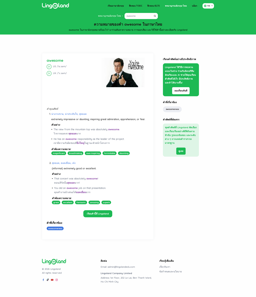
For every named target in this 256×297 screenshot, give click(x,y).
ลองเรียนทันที (180, 90)
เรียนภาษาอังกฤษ (116, 5)
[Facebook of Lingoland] (43, 280)
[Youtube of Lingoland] (52, 280)
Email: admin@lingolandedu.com (118, 266)
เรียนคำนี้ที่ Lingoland (98, 213)
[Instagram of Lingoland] (56, 280)
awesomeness (172, 109)
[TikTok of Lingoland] (48, 280)
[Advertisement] (128, 44)
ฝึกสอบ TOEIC (135, 5)
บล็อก (194, 5)
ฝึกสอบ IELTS (153, 5)
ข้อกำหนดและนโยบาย (170, 271)
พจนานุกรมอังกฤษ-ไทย (176, 5)
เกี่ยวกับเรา (164, 266)
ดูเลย (181, 151)
